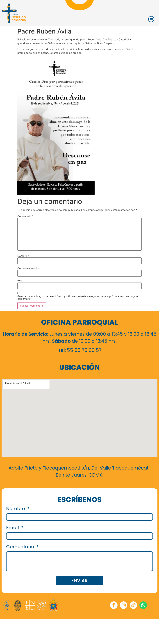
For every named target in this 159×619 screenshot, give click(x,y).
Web (20, 281)
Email (13, 528)
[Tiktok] (133, 605)
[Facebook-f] (114, 605)
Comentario (25, 216)
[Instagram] (123, 605)
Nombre (23, 256)
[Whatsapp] (143, 605)
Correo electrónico (29, 268)
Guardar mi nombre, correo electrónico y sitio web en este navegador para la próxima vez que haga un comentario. (78, 297)
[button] (151, 19)
